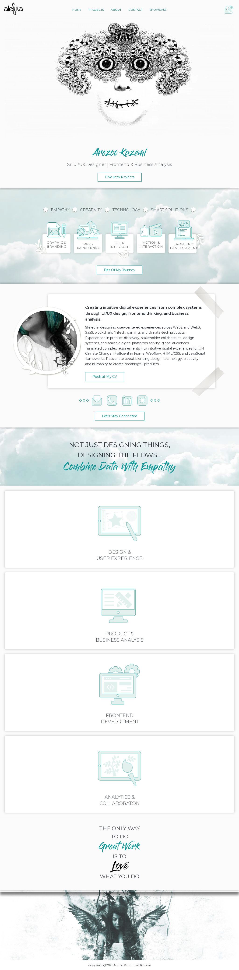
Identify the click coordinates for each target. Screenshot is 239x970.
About (116, 9)
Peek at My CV (104, 377)
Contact (135, 9)
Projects (96, 9)
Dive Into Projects (119, 177)
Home (76, 9)
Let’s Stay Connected (119, 416)
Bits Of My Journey (119, 270)
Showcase (158, 9)
